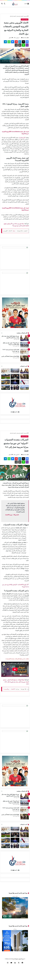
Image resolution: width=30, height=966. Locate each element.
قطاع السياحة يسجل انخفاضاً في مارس (10, 356)
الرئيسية (25, 16)
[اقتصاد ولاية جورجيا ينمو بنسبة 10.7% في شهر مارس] (24, 351)
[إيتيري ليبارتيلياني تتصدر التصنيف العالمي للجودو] (15, 382)
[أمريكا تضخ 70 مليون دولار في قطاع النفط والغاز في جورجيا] (24, 345)
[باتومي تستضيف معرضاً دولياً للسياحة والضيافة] (15, 376)
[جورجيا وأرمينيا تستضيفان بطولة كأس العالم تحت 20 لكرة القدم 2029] (5, 376)
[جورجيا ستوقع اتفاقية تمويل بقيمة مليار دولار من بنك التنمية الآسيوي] (24, 338)
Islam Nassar (24, 37)
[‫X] (23, 41)
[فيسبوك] (27, 41)
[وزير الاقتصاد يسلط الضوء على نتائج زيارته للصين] (15, 387)
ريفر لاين (15, 929)
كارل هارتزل (22, 137)
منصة (14, 230)
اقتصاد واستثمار (19, 16)
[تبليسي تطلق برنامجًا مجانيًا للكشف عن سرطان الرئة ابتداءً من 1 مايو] (24, 382)
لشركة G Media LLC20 (10, 958)
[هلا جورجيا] (15, 3)
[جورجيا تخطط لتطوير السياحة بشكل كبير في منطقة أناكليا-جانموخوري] (24, 387)
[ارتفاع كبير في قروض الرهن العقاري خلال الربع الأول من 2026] (5, 387)
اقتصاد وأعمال (13, 16)
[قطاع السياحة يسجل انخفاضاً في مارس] (24, 358)
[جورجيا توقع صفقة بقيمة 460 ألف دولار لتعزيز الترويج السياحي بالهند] (5, 382)
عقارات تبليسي (15, 896)
